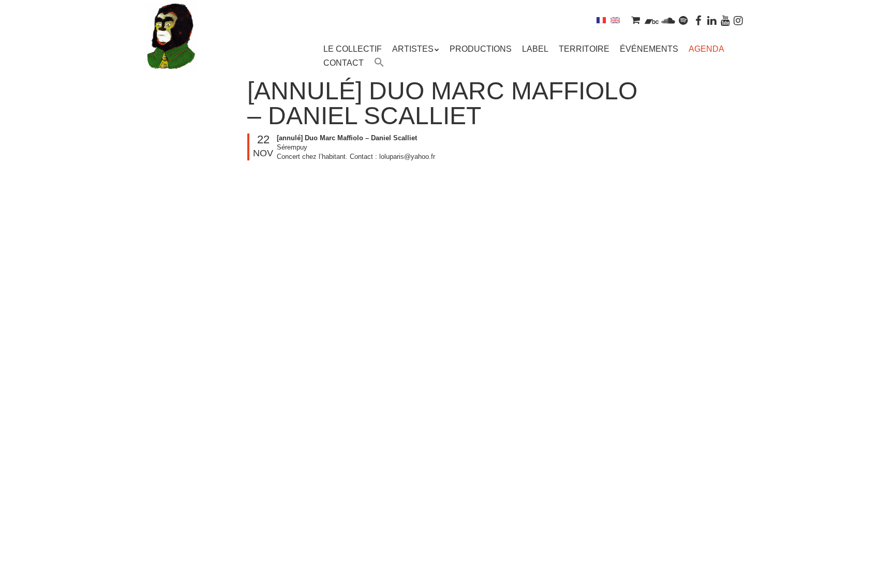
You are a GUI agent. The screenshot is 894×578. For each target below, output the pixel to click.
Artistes (413, 49)
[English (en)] (615, 20)
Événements (649, 49)
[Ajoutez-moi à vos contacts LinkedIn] (712, 20)
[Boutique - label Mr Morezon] (635, 20)
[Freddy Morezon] (171, 51)
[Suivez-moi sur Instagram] (738, 20)
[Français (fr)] (601, 20)
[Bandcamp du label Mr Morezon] (651, 20)
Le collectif (352, 49)
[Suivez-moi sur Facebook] (699, 20)
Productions (481, 49)
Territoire (584, 49)
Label (535, 49)
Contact (343, 62)
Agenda (706, 49)
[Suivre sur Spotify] (683, 20)
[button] (379, 63)
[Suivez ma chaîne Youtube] (725, 20)
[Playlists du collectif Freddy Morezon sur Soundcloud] (668, 20)
